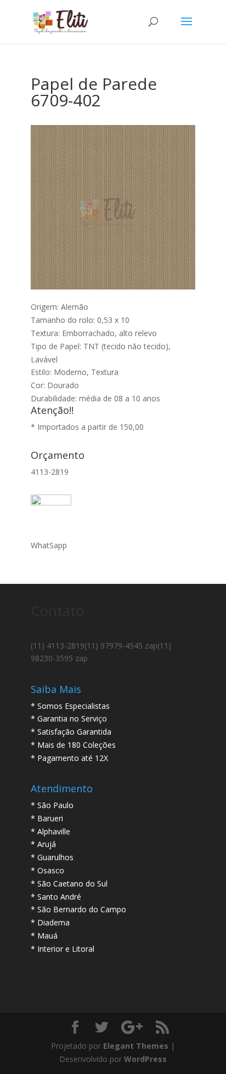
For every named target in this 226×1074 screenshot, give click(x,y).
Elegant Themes (135, 1046)
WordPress (145, 1059)
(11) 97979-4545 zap (120, 645)
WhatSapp (49, 545)
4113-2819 (50, 472)
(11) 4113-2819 (57, 645)
